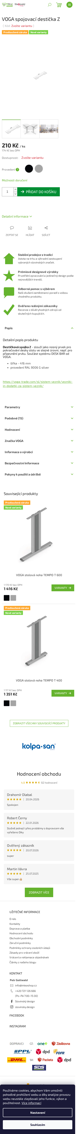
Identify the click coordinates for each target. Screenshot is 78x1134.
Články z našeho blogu (22, 962)
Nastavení (37, 1112)
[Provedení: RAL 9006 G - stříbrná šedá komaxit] (13, 598)
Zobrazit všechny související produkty (39, 723)
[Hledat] (49, 5)
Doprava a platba (19, 928)
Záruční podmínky (20, 942)
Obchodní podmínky (21, 938)
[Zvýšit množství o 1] (15, 189)
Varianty (61, 587)
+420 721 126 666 (25, 990)
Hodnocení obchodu (39, 774)
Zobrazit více (39, 892)
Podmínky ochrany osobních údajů (29, 947)
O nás (12, 918)
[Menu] (69, 5)
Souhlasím (37, 1124)
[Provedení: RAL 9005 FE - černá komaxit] (6, 598)
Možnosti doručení (14, 180)
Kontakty (14, 923)
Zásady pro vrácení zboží (24, 952)
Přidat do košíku (41, 192)
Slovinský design (25, 1001)
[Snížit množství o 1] (15, 194)
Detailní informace (15, 216)
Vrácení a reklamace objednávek (29, 957)
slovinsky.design (25, 1007)
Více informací (31, 1103)
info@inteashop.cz (26, 985)
